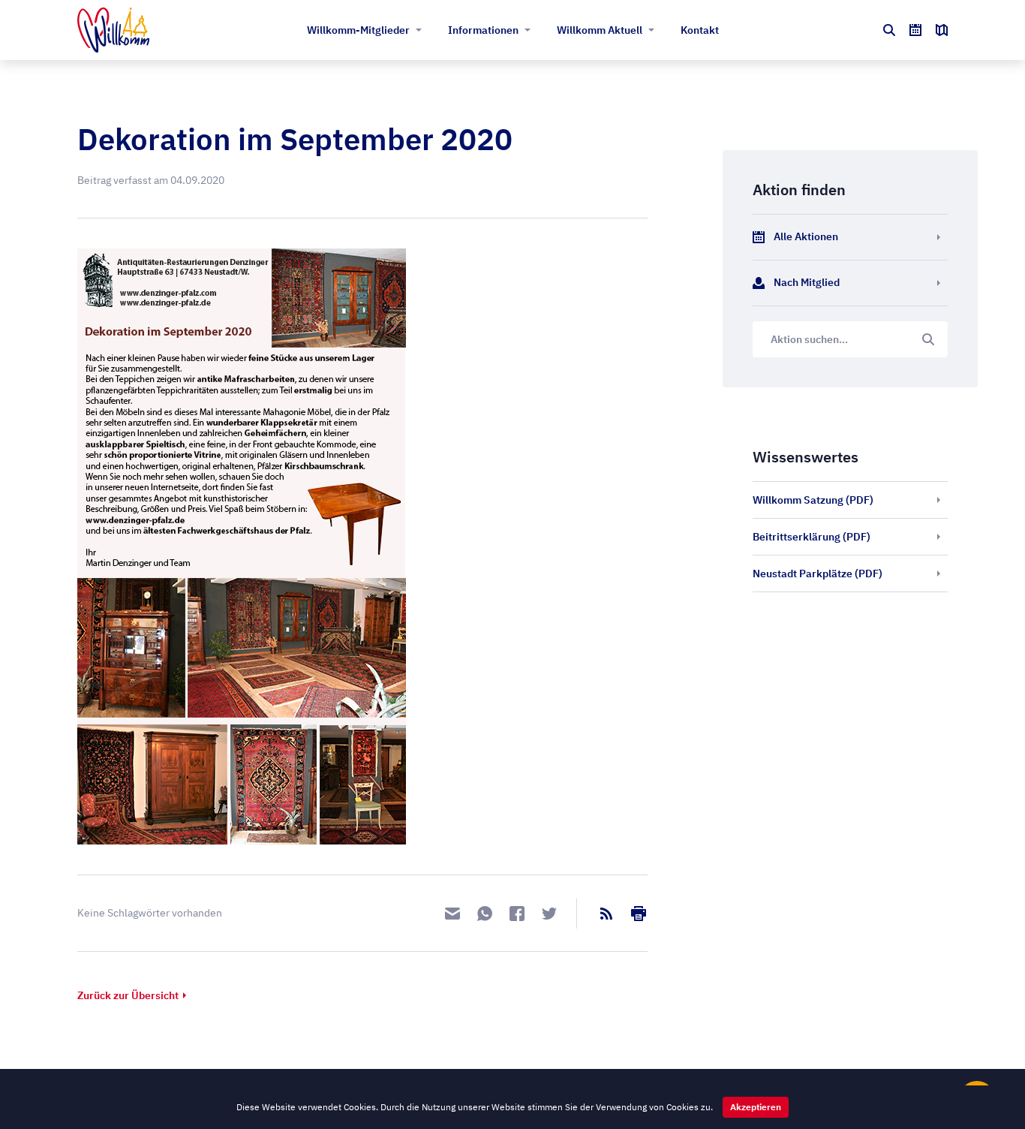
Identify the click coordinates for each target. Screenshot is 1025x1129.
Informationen (483, 30)
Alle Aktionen (806, 236)
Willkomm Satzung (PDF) (813, 500)
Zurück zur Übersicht (128, 995)
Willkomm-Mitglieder (358, 30)
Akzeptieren (755, 1106)
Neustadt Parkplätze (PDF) (817, 573)
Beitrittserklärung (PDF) (811, 536)
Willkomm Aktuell (599, 30)
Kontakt (700, 30)
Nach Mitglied (807, 282)
